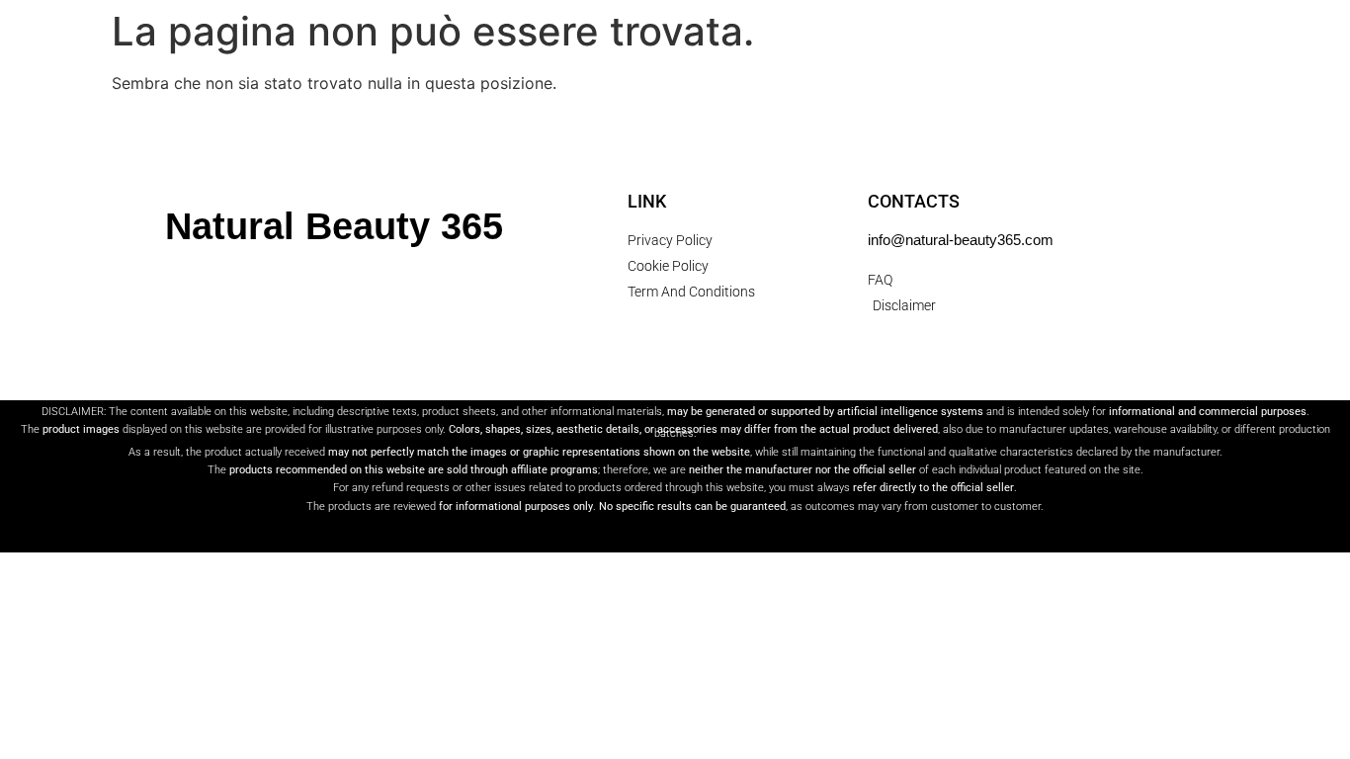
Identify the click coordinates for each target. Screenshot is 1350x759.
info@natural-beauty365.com (961, 239)
